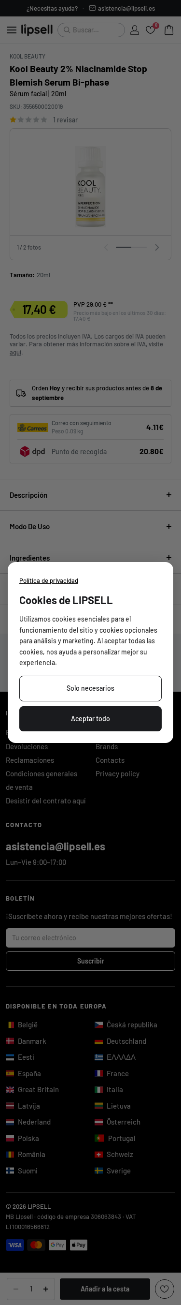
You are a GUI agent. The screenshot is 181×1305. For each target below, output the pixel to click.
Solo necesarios (90, 688)
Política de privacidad (48, 580)
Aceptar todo (90, 718)
